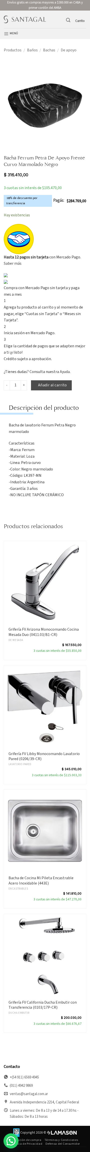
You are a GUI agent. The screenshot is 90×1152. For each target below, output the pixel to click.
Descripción (26, 408)
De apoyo (68, 50)
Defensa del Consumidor (63, 1143)
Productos (13, 50)
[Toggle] (14, 409)
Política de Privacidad (26, 1143)
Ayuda (65, 372)
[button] (68, 20)
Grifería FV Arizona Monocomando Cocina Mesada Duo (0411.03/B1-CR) (43, 632)
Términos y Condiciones (61, 1140)
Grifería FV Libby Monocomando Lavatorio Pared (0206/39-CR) (44, 756)
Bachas (49, 50)
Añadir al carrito (52, 385)
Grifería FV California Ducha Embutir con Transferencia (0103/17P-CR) (42, 1005)
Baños (32, 50)
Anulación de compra (26, 1140)
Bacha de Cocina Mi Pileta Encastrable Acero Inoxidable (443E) (41, 880)
